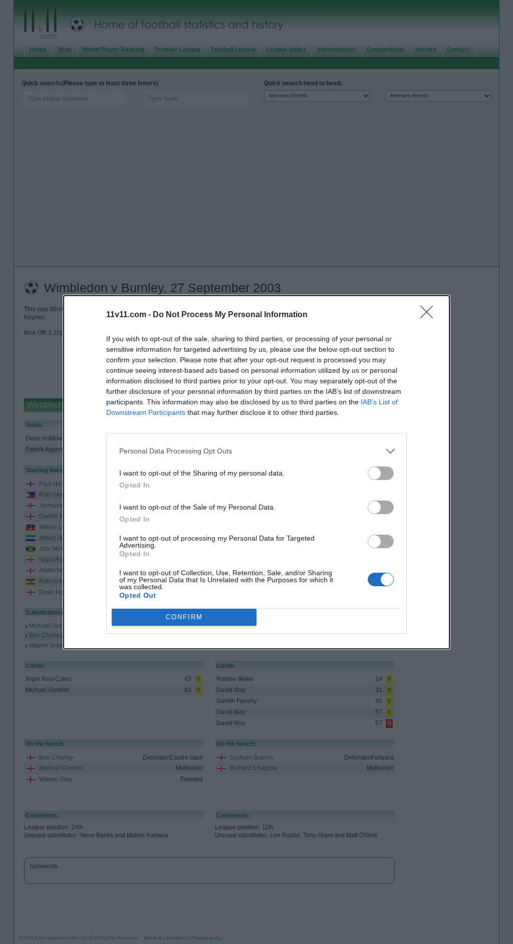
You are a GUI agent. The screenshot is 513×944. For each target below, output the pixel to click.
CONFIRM (184, 617)
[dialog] (256, 472)
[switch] (381, 473)
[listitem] (256, 451)
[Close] (429, 315)
